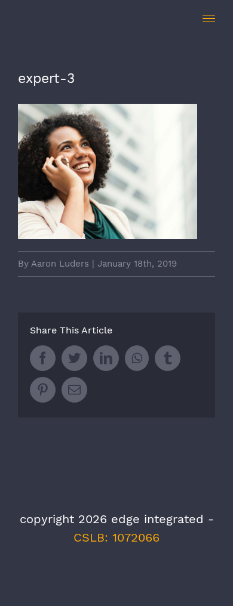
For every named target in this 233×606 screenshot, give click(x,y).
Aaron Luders (60, 263)
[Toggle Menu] (209, 19)
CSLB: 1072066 (116, 537)
